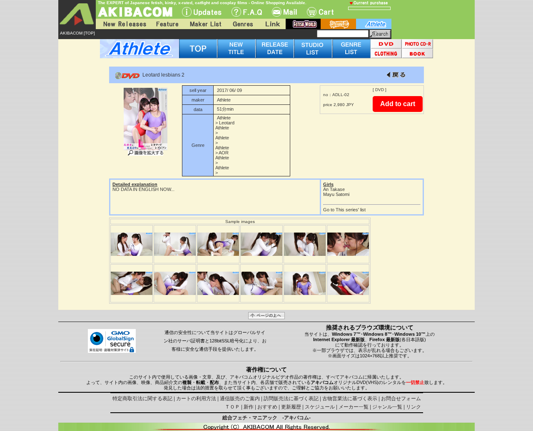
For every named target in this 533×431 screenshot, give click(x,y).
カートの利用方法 (196, 398)
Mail (284, 12)
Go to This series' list (344, 209)
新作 (249, 407)
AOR (224, 152)
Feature (167, 24)
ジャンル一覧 (387, 407)
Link (272, 24)
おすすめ (267, 407)
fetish (303, 24)
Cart (320, 12)
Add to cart (397, 103)
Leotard (226, 122)
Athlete (224, 99)
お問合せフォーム (401, 398)
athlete (373, 24)
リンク (413, 407)
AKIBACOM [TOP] (77, 33)
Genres (242, 24)
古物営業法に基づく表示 (349, 398)
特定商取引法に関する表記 (142, 398)
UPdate (202, 12)
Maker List (205, 24)
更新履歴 (291, 407)
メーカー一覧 (354, 407)
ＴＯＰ (232, 407)
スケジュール (320, 407)
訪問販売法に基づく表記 (291, 398)
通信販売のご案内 (240, 398)
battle (338, 24)
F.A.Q (246, 12)
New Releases (123, 24)
